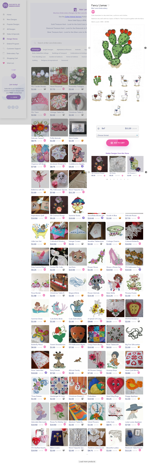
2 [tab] (110, 179)
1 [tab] (107, 179)
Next (145, 48)
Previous (89, 48)
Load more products (87, 462)
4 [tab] (117, 179)
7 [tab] (128, 179)
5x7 (103, 128)
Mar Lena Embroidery (99, 8)
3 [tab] (114, 179)
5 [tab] (121, 179)
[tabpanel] (99, 166)
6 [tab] (124, 179)
